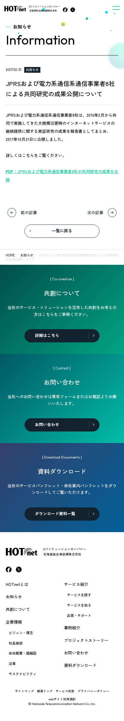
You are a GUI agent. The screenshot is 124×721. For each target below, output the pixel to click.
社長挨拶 (15, 643)
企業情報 (14, 622)
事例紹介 (72, 627)
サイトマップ (24, 691)
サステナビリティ (22, 673)
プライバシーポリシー (93, 691)
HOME (10, 255)
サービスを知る (79, 605)
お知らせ (32, 69)
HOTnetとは (17, 584)
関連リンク (45, 691)
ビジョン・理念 (21, 632)
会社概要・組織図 (22, 653)
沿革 (12, 663)
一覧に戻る (62, 230)
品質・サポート (79, 615)
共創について (18, 609)
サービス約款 (65, 691)
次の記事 (95, 212)
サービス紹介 (76, 584)
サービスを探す (79, 594)
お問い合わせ (76, 652)
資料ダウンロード (80, 665)
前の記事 (29, 212)
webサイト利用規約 (62, 699)
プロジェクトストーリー (86, 640)
